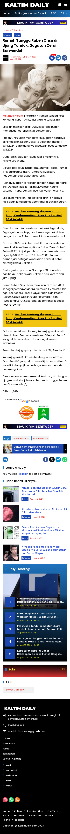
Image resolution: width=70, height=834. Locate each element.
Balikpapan (9, 753)
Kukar (9, 785)
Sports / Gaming (12, 758)
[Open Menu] (60, 5)
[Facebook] (45, 459)
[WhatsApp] (64, 459)
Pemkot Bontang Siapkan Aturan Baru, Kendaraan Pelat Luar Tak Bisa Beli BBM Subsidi (44, 491)
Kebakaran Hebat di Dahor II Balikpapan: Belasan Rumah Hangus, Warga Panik (39, 652)
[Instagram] (5, 799)
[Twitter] (52, 459)
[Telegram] (58, 459)
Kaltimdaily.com (13, 116)
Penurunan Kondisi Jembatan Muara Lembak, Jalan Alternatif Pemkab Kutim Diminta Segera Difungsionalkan (40, 628)
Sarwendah (41, 438)
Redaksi (19, 819)
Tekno (6, 819)
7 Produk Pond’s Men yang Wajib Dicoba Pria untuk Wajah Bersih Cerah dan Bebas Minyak (43, 550)
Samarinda (9, 743)
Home (6, 811)
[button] (65, 5)
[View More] (63, 669)
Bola (8, 780)
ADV (52, 811)
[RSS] (17, 799)
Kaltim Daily (15, 57)
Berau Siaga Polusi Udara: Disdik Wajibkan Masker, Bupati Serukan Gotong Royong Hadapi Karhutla (36, 615)
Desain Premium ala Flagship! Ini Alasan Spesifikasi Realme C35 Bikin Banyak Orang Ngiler (42, 530)
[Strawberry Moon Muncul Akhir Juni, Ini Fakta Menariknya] (11, 513)
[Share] (64, 58)
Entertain (7, 35)
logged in (23, 473)
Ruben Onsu (22, 438)
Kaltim (6, 738)
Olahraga (35, 815)
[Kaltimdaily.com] (27, 4)
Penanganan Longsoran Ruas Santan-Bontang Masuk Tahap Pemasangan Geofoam (40, 640)
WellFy (49, 815)
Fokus (17, 35)
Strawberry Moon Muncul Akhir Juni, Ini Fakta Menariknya (44, 511)
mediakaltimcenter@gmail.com (26, 731)
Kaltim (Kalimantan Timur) (30, 811)
